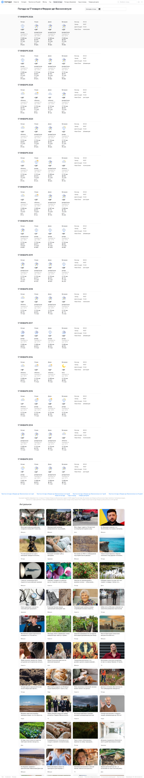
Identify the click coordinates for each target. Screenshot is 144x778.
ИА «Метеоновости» (137, 777)
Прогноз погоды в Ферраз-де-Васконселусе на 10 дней (125, 494)
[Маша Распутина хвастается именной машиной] (58, 654)
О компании (8, 777)
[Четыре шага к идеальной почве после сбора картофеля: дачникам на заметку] (32, 681)
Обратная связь (120, 777)
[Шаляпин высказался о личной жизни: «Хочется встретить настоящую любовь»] (85, 761)
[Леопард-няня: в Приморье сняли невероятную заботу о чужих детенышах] (58, 628)
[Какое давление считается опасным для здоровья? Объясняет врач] (32, 601)
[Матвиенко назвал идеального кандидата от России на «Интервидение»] (32, 628)
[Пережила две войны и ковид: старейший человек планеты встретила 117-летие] (85, 601)
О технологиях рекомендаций (108, 777)
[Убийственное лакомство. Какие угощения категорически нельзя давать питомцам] (32, 654)
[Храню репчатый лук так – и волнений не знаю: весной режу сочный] (112, 761)
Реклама (14, 777)
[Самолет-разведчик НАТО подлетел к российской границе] (32, 574)
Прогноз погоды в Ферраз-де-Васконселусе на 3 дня (18, 494)
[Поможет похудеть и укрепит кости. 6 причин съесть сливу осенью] (58, 574)
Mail (3, 777)
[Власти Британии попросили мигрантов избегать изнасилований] (112, 628)
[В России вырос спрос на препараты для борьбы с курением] (58, 761)
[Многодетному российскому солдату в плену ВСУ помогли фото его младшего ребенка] (32, 521)
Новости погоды (60, 495)
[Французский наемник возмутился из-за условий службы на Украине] (58, 521)
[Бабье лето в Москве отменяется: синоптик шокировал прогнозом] (112, 601)
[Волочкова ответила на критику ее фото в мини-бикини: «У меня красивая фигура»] (112, 654)
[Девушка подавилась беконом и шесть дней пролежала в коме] (112, 734)
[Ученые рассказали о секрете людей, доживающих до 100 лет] (112, 707)
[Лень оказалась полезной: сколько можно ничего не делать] (85, 681)
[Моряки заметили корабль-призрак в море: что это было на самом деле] (32, 707)
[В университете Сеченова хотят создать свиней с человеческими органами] (58, 734)
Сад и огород (72, 495)
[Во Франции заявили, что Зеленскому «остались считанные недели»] (112, 521)
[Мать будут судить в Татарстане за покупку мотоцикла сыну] (85, 521)
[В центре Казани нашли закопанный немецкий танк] (58, 601)
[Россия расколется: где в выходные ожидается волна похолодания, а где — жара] (32, 548)
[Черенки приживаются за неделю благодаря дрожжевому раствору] (85, 628)
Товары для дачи (84, 495)
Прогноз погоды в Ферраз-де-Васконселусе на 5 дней (53, 494)
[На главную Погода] (8, 2)
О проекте (80, 777)
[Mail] (2, 2)
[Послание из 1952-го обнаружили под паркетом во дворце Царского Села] (85, 548)
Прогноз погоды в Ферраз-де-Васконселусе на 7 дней (89, 494)
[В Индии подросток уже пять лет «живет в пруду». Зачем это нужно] (112, 574)
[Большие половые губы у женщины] (58, 548)
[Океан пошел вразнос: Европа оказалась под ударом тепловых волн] (112, 548)
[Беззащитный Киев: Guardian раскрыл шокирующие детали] (85, 707)
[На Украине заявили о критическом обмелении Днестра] (32, 761)
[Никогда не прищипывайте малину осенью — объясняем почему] (85, 574)
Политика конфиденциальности (92, 777)
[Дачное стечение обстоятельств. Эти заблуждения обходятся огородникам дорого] (112, 681)
